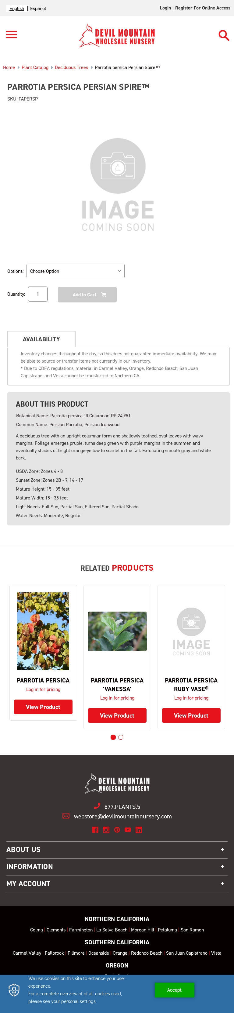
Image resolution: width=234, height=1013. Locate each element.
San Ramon (192, 930)
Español (38, 8)
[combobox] (16, 8)
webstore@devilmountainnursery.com (123, 816)
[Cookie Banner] (117, 994)
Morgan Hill (142, 930)
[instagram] (106, 830)
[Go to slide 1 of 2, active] (113, 737)
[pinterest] (117, 830)
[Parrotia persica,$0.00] (43, 631)
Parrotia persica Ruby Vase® (191, 684)
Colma (36, 930)
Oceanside (98, 953)
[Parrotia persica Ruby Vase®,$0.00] (191, 631)
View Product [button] (43, 707)
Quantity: (16, 294)
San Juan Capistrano (186, 953)
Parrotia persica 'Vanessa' (117, 684)
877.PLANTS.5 (122, 807)
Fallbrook (54, 953)
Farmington (81, 930)
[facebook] (95, 830)
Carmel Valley (27, 953)
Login (165, 8)
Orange (120, 953)
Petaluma (167, 930)
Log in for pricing (43, 689)
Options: (15, 271)
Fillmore (76, 953)
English (16, 8)
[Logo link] (8, 37)
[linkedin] (139, 830)
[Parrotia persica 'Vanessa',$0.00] (117, 631)
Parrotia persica (43, 680)
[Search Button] (224, 32)
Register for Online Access (202, 8)
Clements (56, 930)
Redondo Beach (146, 953)
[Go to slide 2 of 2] (121, 737)
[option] (38, 8)
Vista (216, 953)
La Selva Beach (111, 930)
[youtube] (128, 830)
